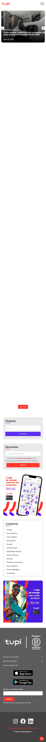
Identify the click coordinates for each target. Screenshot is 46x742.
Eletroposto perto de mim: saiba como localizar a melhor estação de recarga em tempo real (20, 129)
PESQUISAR (23, 434)
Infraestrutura (10, 401)
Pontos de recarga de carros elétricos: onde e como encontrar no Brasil (17, 394)
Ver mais (23, 407)
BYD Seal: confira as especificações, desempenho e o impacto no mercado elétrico (20, 276)
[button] (2, 28)
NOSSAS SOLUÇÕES (11, 657)
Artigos (8, 202)
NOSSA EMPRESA (10, 661)
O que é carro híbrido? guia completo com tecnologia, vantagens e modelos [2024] (18, 354)
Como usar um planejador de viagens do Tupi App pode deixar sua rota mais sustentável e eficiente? (20, 194)
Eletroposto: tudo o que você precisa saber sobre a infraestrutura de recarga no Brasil (18, 173)
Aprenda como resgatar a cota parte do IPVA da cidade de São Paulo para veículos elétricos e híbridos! (19, 235)
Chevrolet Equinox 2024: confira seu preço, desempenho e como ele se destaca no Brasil (20, 315)
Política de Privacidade (24, 458)
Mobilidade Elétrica (12, 93)
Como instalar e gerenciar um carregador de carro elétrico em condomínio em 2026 (24, 33)
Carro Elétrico (10, 243)
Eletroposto (10, 136)
